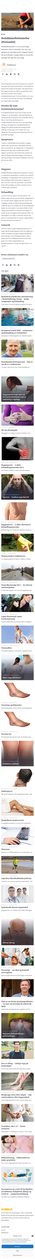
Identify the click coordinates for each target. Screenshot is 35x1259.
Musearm (5, 849)
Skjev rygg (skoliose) (12, 678)
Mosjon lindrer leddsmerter (13, 556)
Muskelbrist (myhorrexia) (12, 820)
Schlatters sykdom (11, 764)
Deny (17, 1251)
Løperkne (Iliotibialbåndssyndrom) (16, 878)
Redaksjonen (4, 1232)
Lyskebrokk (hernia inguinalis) (14, 907)
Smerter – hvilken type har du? (16, 497)
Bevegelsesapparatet (9, 258)
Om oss (3, 1230)
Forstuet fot (6, 734)
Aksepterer (17, 1246)
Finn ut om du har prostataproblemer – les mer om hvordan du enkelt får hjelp (17, 1004)
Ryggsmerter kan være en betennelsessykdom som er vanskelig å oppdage (14, 397)
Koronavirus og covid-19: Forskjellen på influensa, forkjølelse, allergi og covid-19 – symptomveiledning (17, 1191)
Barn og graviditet (12, 1123)
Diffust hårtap (9, 943)
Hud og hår (12, 940)
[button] (32, 1236)
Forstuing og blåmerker (11, 705)
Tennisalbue (6, 648)
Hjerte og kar (12, 294)
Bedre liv (10, 1061)
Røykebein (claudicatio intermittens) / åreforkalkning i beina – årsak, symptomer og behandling (17, 299)
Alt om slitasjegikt (9, 430)
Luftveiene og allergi (14, 1031)
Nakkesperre (6, 791)
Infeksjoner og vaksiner (12, 1186)
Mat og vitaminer (10, 359)
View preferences (17, 1255)
